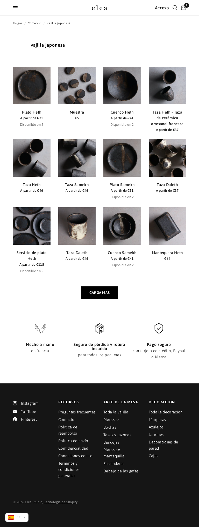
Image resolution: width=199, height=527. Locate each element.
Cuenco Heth (122, 112)
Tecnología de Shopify (60, 502)
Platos (109, 420)
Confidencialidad (73, 448)
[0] (182, 8)
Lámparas (157, 419)
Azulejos (156, 427)
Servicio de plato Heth (32, 255)
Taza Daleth (167, 184)
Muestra (77, 112)
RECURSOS (68, 402)
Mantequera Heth (167, 252)
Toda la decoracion (166, 412)
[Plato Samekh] (122, 158)
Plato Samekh (122, 184)
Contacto (66, 419)
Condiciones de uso (75, 456)
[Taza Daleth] (167, 158)
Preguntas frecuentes (77, 412)
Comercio (34, 23)
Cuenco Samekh (122, 252)
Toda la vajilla (115, 412)
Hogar (17, 23)
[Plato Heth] (32, 85)
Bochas (109, 427)
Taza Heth (32, 184)
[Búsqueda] (175, 8)
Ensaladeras (113, 463)
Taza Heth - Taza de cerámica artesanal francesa (167, 118)
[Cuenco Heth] (122, 85)
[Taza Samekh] (77, 158)
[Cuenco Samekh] (122, 226)
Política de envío (73, 441)
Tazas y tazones (117, 435)
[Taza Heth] (32, 158)
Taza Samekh (77, 184)
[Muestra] (77, 85)
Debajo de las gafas (120, 471)
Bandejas (111, 442)
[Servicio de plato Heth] (32, 226)
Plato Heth (31, 112)
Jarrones (156, 434)
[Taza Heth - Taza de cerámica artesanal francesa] (167, 85)
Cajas (153, 456)
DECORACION (162, 402)
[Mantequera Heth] (167, 226)
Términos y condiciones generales (69, 469)
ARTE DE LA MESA (120, 402)
